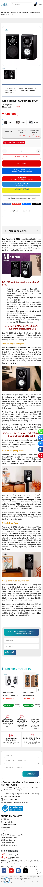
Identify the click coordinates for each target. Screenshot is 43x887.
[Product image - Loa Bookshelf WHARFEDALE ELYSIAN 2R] (31, 680)
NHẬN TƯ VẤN (10, 652)
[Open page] (5, 4)
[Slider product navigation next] (38, 690)
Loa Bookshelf (24, 12)
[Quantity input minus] (4, 151)
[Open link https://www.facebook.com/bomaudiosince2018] (6, 203)
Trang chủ (5, 12)
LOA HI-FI (14, 12)
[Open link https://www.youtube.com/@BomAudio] (16, 203)
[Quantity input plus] (38, 151)
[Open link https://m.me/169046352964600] (40, 443)
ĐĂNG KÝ (31, 774)
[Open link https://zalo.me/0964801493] (26, 203)
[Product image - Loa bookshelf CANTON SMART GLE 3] (11, 680)
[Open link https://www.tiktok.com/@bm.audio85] (36, 203)
